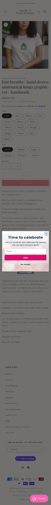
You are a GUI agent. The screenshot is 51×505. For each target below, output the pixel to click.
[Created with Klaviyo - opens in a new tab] (25, 272)
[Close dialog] (46, 234)
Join (25, 257)
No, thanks (25, 264)
